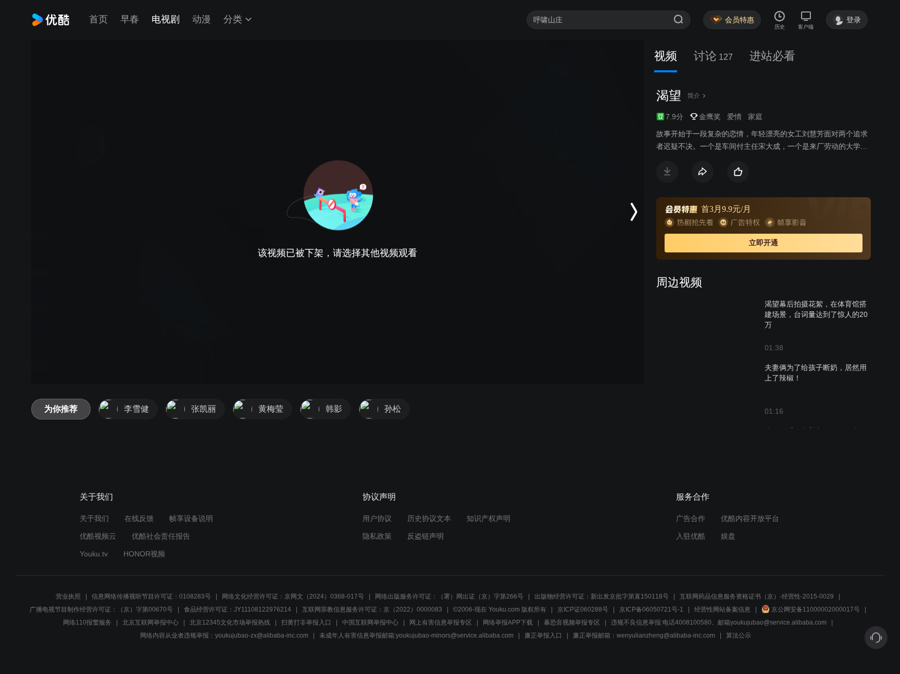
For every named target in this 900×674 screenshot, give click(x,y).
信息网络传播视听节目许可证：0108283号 (151, 596)
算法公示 (738, 635)
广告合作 (690, 518)
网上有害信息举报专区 (440, 622)
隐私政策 (377, 536)
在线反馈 (139, 518)
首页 (98, 19)
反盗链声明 (425, 536)
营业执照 (68, 596)
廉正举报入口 (543, 635)
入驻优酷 (690, 536)
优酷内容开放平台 (750, 518)
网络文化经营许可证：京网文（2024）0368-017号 (293, 596)
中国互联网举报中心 (370, 622)
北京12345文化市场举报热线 (230, 622)
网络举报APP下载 (508, 622)
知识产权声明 (488, 518)
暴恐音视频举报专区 (572, 622)
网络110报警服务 (87, 622)
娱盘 (728, 536)
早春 (129, 19)
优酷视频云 (98, 536)
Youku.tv (94, 554)
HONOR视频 (144, 554)
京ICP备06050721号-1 (651, 609)
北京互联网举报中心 (150, 622)
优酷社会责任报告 (161, 536)
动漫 (201, 19)
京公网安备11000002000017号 (815, 609)
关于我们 (94, 518)
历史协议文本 (429, 518)
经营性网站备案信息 (722, 609)
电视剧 (166, 19)
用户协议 (377, 518)
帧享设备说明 (191, 518)
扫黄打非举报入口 (306, 622)
